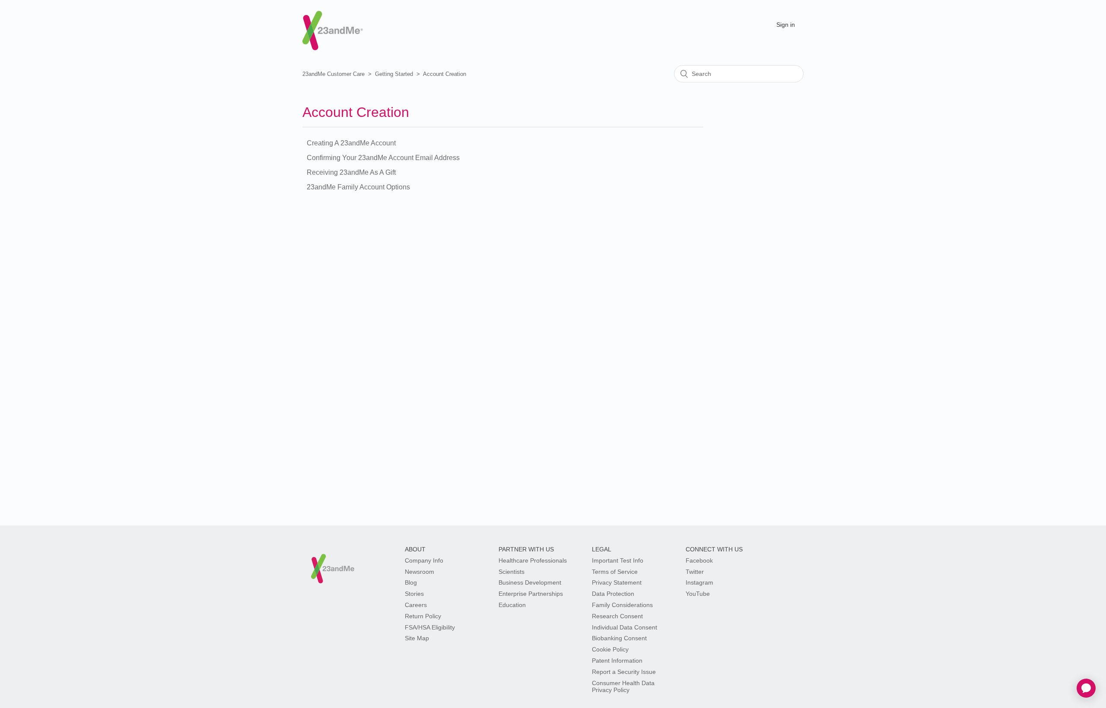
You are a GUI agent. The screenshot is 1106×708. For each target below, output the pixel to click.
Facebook (699, 560)
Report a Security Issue (624, 671)
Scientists (511, 571)
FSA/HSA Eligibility (430, 627)
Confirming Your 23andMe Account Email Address (383, 157)
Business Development (530, 582)
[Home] (332, 23)
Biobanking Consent (619, 638)
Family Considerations (622, 604)
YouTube (698, 593)
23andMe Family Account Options (358, 187)
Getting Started (394, 74)
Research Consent (617, 616)
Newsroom (419, 571)
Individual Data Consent (624, 627)
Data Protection (613, 593)
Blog (411, 582)
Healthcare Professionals (533, 560)
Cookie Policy (610, 649)
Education (512, 604)
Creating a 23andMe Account (351, 143)
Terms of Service (615, 571)
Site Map (417, 638)
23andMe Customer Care (333, 74)
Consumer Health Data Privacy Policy (623, 687)
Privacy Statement (617, 582)
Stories (414, 593)
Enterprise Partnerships (531, 593)
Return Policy (423, 616)
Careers (416, 604)
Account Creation (444, 74)
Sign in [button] (785, 24)
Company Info (424, 560)
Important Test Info (617, 560)
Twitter (695, 571)
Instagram (699, 582)
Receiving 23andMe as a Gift (351, 172)
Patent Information (617, 660)
